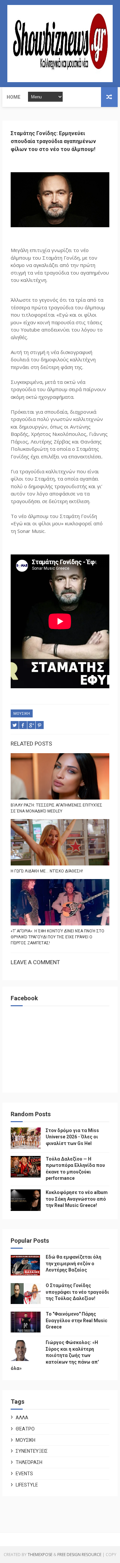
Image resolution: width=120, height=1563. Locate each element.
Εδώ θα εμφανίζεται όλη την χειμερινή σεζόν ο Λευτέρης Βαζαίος (73, 1263)
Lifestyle (27, 1484)
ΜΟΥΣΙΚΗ (21, 713)
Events (24, 1473)
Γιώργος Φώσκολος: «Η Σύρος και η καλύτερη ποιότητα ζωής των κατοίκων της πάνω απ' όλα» (55, 1355)
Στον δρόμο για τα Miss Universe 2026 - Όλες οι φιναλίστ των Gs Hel (72, 1137)
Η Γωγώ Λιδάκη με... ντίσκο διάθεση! (47, 871)
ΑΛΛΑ (22, 1417)
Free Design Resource (79, 1554)
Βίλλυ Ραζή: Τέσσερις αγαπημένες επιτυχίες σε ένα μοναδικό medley (56, 808)
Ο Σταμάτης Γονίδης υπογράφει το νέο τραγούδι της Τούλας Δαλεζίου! (77, 1292)
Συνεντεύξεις (32, 1451)
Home (13, 97)
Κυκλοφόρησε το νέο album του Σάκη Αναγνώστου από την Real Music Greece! (77, 1199)
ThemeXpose (40, 1554)
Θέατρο (25, 1429)
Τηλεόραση (29, 1462)
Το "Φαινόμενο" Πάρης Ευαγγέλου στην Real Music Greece (76, 1320)
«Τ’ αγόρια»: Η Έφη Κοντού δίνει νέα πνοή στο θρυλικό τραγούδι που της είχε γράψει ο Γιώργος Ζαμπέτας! (57, 937)
